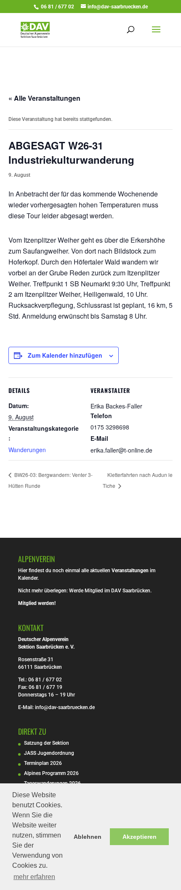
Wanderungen (27, 449)
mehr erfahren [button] (34, 876)
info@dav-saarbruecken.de (65, 707)
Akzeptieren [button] (139, 836)
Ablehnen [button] (87, 836)
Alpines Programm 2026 (51, 773)
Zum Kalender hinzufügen (65, 355)
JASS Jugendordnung (49, 753)
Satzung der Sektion (46, 743)
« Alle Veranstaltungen (44, 98)
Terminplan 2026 (43, 763)
